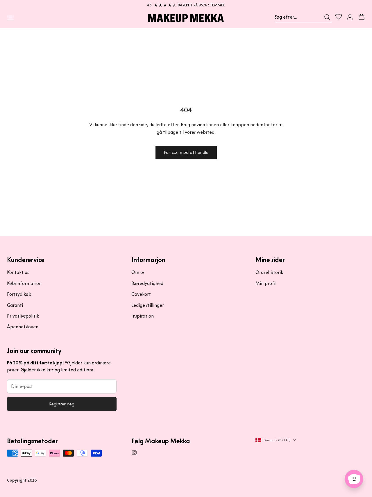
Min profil (265, 283)
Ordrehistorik (269, 272)
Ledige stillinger (147, 305)
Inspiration (142, 316)
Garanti (15, 305)
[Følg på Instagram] (134, 452)
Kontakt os (18, 272)
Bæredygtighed (147, 283)
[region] (186, 4)
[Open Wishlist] (338, 16)
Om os (137, 272)
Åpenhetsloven (22, 326)
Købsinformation (24, 283)
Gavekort (141, 294)
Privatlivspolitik (23, 316)
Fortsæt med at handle (186, 152)
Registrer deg (61, 404)
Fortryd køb (19, 294)
